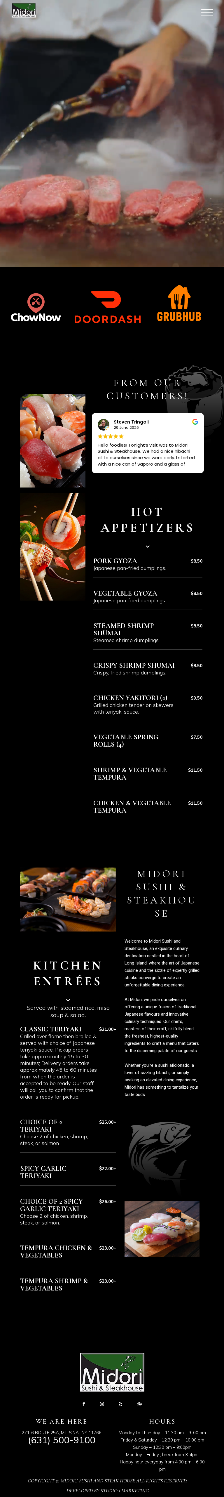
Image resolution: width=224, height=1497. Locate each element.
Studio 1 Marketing (125, 1490)
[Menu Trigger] (205, 12)
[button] (147, 527)
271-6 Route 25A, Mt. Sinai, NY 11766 (62, 1432)
